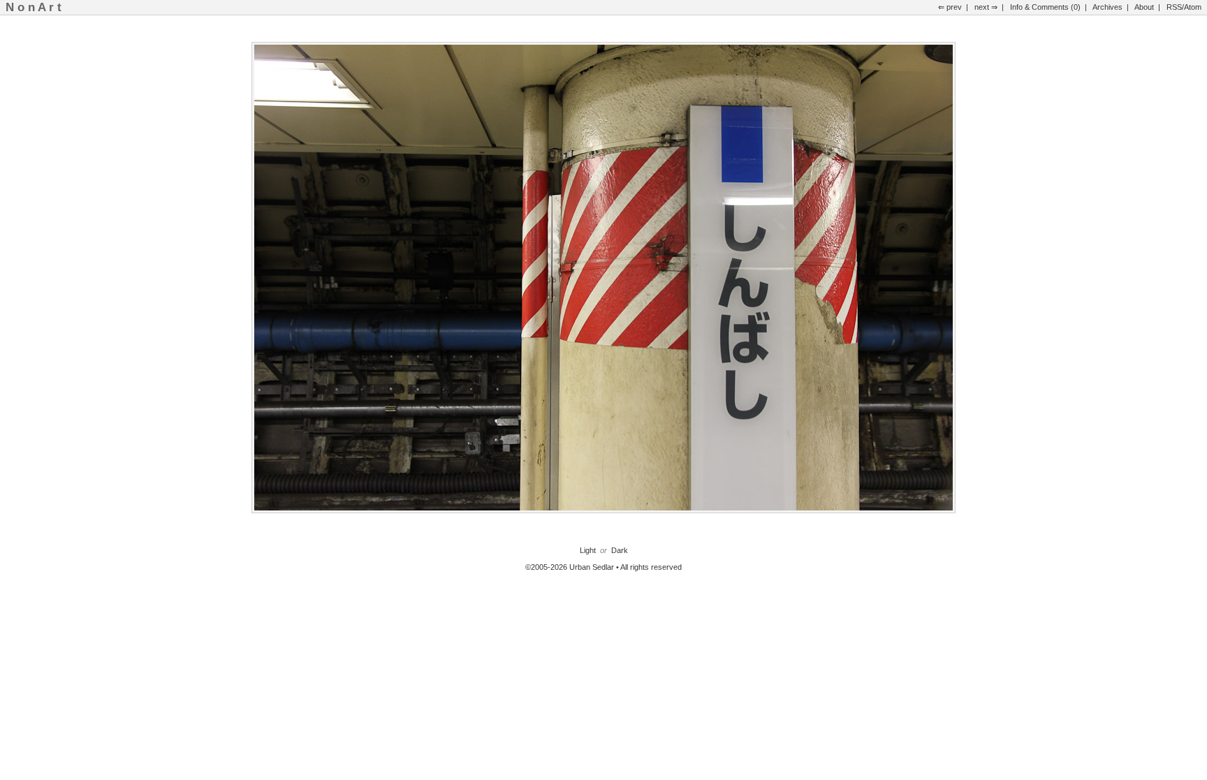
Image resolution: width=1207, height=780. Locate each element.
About (1144, 7)
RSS (1174, 7)
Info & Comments (1039, 7)
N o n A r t (33, 7)
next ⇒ (985, 7)
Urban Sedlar (591, 567)
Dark (619, 550)
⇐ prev (950, 7)
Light (588, 550)
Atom (1192, 7)
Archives (1107, 7)
